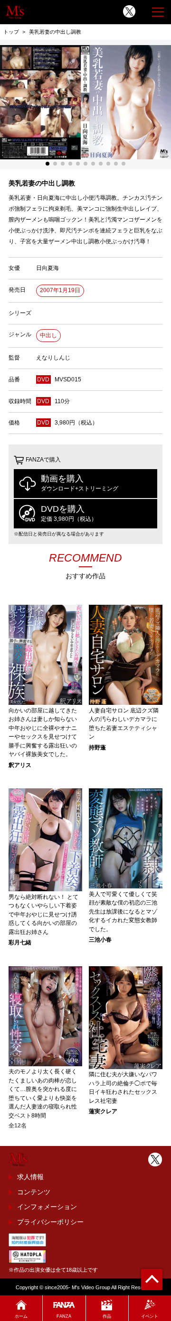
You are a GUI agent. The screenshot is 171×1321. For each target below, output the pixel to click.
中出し (48, 335)
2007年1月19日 (60, 290)
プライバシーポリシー (50, 1222)
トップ (11, 32)
